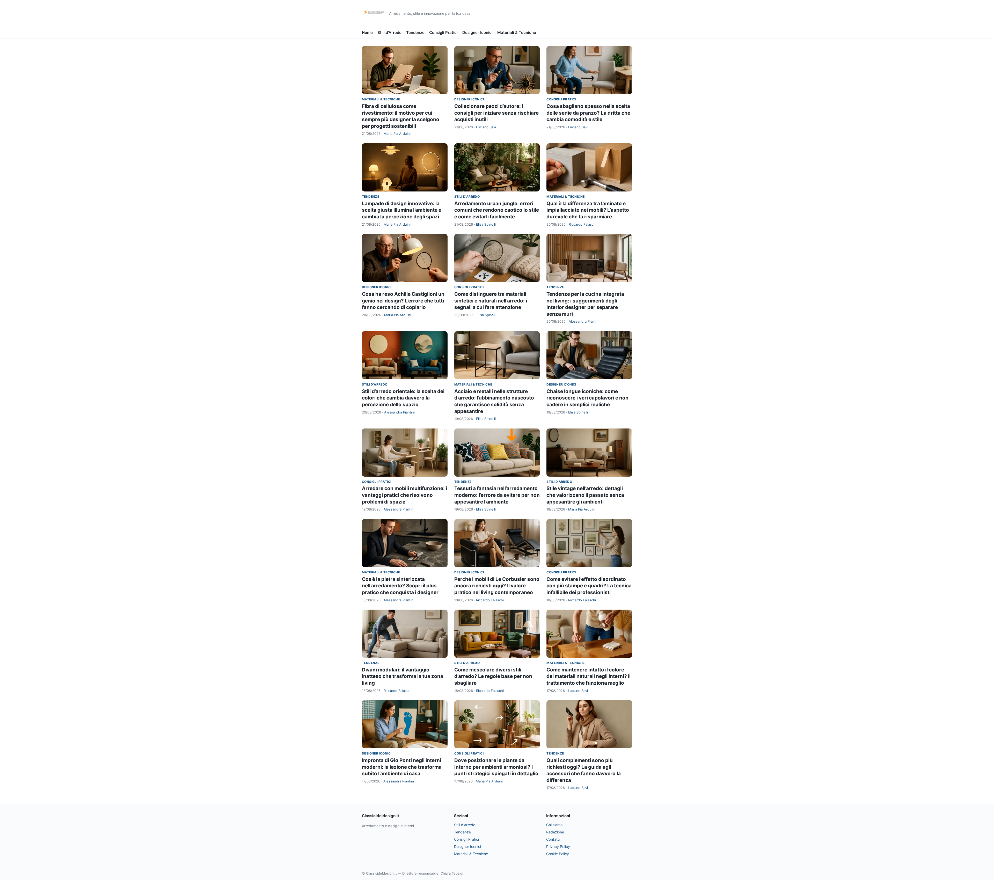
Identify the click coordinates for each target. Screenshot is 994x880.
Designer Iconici (477, 32)
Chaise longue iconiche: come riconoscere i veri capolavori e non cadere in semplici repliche (587, 398)
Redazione (555, 832)
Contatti (553, 839)
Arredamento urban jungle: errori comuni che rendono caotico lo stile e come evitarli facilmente (496, 210)
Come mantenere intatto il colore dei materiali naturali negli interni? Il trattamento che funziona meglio (588, 676)
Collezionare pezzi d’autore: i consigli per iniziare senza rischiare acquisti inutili (496, 112)
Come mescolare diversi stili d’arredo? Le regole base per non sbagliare (493, 676)
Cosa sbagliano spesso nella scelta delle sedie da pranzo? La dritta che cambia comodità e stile (588, 112)
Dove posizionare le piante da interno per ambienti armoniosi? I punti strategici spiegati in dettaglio (496, 767)
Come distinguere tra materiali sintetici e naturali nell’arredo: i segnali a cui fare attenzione (490, 300)
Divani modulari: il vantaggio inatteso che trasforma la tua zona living (402, 676)
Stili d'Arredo (389, 32)
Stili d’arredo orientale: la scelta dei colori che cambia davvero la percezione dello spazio (403, 398)
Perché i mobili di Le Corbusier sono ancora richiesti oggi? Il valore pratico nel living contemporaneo (496, 585)
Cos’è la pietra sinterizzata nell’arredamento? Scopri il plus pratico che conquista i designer (400, 585)
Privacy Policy (558, 846)
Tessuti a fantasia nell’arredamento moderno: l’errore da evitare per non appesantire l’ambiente (497, 495)
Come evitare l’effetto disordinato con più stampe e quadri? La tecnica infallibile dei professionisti (589, 585)
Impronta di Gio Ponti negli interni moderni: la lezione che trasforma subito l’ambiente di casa (402, 767)
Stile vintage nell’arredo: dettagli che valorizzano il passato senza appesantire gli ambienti (585, 495)
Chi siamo (554, 825)
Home (367, 32)
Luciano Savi (486, 127)
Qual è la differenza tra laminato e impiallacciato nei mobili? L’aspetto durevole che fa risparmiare (587, 210)
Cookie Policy (557, 854)
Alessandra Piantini (584, 321)
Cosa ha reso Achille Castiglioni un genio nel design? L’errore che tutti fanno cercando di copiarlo (403, 300)
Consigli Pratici (443, 32)
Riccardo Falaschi (582, 224)
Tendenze (415, 32)
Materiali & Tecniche (516, 32)
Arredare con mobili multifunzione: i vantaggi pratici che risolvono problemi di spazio (404, 495)
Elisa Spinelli (486, 224)
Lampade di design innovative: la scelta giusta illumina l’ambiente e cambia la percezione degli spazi (401, 210)
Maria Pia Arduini (397, 133)
